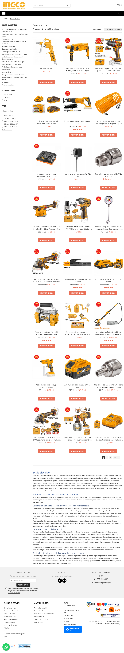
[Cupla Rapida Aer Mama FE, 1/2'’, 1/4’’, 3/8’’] (108, 157)
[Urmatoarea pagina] (118, 457)
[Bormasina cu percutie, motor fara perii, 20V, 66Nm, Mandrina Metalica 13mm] (108, 51)
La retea (7, 97)
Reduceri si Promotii (11, 611)
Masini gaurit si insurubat (11, 52)
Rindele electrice (7, 72)
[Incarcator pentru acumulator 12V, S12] (77, 157)
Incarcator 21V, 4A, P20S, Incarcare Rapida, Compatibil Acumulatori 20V (108, 438)
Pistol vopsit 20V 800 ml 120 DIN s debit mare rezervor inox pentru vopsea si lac (77, 438)
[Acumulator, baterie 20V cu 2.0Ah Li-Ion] (108, 262)
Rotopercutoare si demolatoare (13, 75)
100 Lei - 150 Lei (9, 121)
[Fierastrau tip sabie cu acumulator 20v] (77, 104)
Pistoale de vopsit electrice (11, 64)
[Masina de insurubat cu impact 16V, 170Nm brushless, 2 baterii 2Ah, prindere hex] (77, 210)
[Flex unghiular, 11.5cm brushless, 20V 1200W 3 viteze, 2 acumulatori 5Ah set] (46, 421)
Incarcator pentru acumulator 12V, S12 (78, 175)
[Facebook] (60, 580)
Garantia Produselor (11, 619)
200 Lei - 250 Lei (9, 127)
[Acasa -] (14, 5)
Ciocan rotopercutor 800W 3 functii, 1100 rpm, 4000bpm (77, 69)
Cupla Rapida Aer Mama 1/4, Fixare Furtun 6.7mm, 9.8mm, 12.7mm (108, 386)
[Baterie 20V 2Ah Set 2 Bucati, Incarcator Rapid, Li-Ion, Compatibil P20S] (46, 104)
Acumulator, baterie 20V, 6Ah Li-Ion (77, 386)
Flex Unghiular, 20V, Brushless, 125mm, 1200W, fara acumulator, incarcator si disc (46, 280)
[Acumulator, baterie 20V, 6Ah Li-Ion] (77, 368)
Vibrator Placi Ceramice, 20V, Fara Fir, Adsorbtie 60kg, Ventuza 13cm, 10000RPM (47, 227)
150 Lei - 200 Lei (9, 124)
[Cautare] (68, 6)
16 (115, 458)
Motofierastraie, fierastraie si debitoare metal (12, 58)
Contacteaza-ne (74, 629)
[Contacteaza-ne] (119, 13)
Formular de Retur (10, 625)
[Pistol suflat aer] (46, 51)
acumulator (8, 94)
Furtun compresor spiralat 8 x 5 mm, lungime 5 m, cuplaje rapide (108, 122)
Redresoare (6, 69)
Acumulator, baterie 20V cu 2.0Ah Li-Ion (108, 280)
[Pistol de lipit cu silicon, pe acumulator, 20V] (46, 368)
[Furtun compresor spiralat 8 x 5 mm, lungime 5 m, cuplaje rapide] (108, 104)
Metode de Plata (10, 614)
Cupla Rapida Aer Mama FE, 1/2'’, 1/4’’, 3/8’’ (108, 175)
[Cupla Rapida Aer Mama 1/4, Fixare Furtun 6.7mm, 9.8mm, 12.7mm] (108, 368)
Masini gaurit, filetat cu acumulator (14, 54)
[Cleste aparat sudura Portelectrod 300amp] (77, 262)
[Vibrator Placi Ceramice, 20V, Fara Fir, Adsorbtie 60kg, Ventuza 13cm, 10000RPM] (46, 210)
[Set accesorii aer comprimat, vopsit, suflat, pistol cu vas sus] (77, 315)
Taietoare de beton (9, 85)
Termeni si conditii (40, 608)
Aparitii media (39, 616)
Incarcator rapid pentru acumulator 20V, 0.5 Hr (46, 175)
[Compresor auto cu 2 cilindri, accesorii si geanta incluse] (46, 315)
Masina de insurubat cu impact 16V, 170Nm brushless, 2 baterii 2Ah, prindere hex (77, 227)
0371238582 (102, 579)
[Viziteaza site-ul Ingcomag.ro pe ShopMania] (24, 646)
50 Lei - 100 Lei (9, 118)
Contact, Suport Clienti (42, 619)
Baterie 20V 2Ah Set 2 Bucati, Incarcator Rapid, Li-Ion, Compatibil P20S (46, 122)
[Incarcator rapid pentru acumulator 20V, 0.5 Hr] (46, 157)
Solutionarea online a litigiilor (14, 634)
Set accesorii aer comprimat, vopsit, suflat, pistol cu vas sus (77, 333)
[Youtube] (64, 580)
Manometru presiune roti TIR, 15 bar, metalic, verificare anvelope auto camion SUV (108, 227)
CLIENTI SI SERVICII (12, 603)
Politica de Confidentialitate (44, 614)
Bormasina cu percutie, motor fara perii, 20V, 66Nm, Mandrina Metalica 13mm (109, 69)
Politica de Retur (9, 622)
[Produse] (4, 14)
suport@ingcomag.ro (102, 582)
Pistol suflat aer (46, 68)
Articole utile (38, 622)
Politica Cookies (39, 611)
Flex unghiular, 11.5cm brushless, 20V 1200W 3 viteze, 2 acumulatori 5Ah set (46, 438)
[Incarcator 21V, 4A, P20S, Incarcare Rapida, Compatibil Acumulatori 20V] (108, 421)
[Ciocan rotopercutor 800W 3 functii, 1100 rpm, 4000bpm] (77, 51)
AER (5, 100)
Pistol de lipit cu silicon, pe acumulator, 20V (46, 386)
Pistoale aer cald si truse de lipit (13, 62)
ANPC (6, 636)
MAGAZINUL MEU (41, 603)
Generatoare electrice (9, 49)
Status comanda (9, 631)
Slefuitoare (6, 82)
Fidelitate (7, 628)
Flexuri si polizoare (8, 46)
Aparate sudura (7, 39)
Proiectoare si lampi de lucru (12, 67)
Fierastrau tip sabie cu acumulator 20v (78, 122)
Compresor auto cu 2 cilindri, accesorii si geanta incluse (46, 333)
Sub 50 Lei (7, 115)
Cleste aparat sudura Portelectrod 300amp (77, 280)
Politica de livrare (10, 616)
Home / (7, 19)
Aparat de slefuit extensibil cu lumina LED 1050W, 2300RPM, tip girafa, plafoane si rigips (108, 333)
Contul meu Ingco (10, 608)
